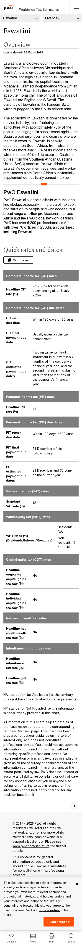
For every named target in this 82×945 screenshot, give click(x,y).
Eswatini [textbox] (10, 18)
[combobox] (20, 18)
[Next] (74, 806)
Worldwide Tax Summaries (39, 9)
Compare (20, 260)
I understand (58, 922)
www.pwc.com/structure (31, 846)
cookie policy (49, 910)
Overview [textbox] (52, 18)
